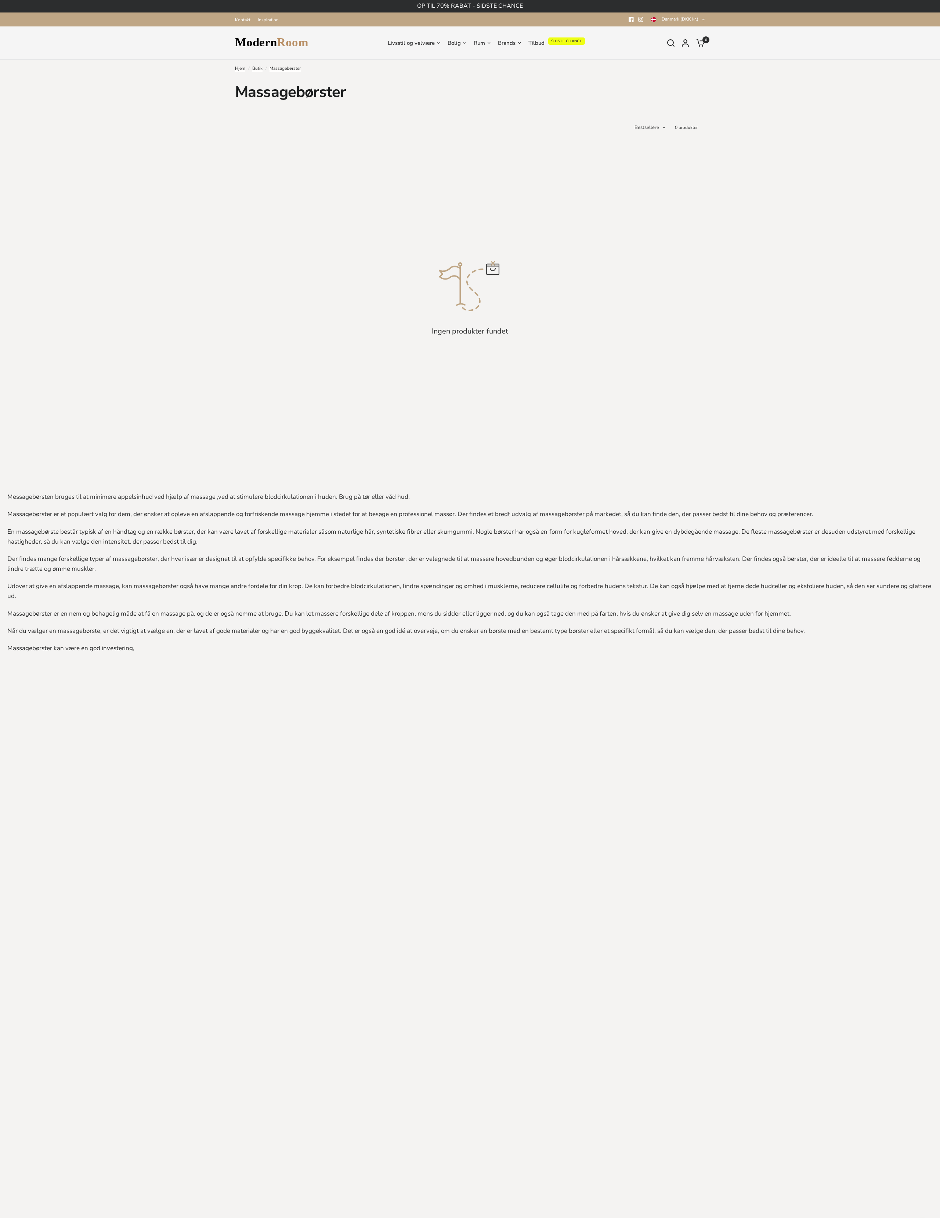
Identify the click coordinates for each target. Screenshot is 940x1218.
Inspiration (268, 20)
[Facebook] (631, 19)
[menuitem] (244, 20)
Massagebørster (285, 68)
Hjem (240, 68)
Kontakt (242, 20)
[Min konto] (685, 43)
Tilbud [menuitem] (536, 43)
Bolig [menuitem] (454, 43)
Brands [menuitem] (507, 43)
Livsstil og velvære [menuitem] (411, 43)
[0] (699, 43)
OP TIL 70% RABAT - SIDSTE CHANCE (470, 6)
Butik (257, 68)
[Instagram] (641, 19)
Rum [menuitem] (479, 43)
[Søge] (671, 43)
